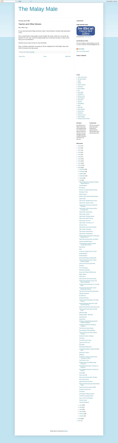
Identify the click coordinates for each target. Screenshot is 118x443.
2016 (79, 152)
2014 (79, 156)
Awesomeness (83, 317)
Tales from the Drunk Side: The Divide (88, 239)
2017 (79, 150)
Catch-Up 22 (82, 276)
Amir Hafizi (81, 49)
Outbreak (81, 354)
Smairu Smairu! (83, 400)
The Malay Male (38, 9)
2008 (79, 418)
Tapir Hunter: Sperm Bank (85, 212)
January (81, 416)
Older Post (68, 56)
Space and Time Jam (84, 342)
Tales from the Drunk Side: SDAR (87, 387)
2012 (79, 161)
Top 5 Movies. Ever (84, 360)
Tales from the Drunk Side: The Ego (88, 377)
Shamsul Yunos (82, 115)
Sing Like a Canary (84, 352)
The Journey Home (84, 379)
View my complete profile (83, 51)
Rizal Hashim (81, 109)
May (80, 407)
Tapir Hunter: (82, 198)
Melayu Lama (81, 96)
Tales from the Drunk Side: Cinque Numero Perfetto (87, 260)
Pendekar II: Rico (83, 192)
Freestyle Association (84, 270)
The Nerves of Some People (86, 328)
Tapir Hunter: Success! (85, 220)
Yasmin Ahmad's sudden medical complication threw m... (87, 244)
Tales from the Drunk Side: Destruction (88, 291)
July (80, 180)
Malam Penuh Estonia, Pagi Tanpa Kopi (89, 307)
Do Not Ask (82, 187)
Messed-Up (82, 247)
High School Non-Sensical (86, 381)
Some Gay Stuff (83, 375)
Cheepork (80, 86)
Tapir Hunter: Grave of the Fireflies (87, 227)
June (80, 405)
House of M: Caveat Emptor (86, 398)
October (81, 173)
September (82, 175)
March (81, 411)
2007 (79, 420)
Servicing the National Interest (86, 393)
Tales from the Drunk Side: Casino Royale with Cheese (87, 288)
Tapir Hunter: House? (84, 214)
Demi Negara (81, 88)
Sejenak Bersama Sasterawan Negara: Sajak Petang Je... (89, 182)
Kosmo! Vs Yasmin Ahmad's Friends (88, 190)
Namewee (80, 99)
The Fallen (82, 391)
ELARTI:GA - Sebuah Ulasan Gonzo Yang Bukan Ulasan (88, 357)
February (81, 413)
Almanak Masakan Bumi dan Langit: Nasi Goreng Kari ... (88, 304)
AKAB (79, 83)
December (82, 169)
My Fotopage (81, 98)
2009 (79, 167)
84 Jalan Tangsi (82, 79)
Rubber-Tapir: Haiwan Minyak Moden (88, 196)
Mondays (81, 265)
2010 (79, 165)
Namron (80, 101)
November (82, 171)
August (81, 178)
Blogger (66, 431)
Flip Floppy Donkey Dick (85, 346)
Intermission (82, 319)
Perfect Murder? (83, 253)
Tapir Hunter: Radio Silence (86, 218)
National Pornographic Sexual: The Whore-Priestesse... (88, 281)
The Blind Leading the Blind (86, 396)
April (80, 409)
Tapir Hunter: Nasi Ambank (86, 231)
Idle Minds (81, 344)
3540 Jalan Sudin (82, 77)
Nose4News (81, 103)
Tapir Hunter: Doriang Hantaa (86, 216)
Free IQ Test (88, 36)
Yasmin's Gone (83, 225)
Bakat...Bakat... (83, 274)
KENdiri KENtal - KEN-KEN (86, 314)
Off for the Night (83, 312)
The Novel (81, 338)
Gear (80, 249)
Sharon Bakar (81, 116)
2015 (79, 154)
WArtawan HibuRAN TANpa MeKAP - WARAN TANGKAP (88, 322)
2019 (79, 146)
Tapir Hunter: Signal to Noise (86, 202)
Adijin (79, 81)
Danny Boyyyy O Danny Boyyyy (87, 330)
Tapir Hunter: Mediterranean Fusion (88, 200)
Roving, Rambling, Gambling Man (87, 258)
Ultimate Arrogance (84, 293)
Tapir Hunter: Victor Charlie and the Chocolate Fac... (88, 209)
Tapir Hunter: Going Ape (85, 229)
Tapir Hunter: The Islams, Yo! (86, 222)
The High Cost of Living (85, 340)
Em (79, 90)
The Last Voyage (83, 268)
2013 (79, 158)
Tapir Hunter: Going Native (86, 233)
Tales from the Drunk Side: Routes (87, 278)
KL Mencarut (82, 295)
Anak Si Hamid (81, 84)
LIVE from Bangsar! (84, 402)
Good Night (82, 373)
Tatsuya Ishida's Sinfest (84, 118)
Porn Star (80, 107)
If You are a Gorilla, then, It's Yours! (88, 251)
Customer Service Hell (85, 389)
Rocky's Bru (81, 111)
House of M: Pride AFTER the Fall (87, 272)
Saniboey (80, 113)
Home (45, 56)
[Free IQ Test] (86, 35)
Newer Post (22, 56)
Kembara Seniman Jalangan (86, 336)
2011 (79, 163)
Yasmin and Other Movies (85, 241)
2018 (79, 148)
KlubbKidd (80, 94)
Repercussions (83, 194)
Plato (79, 105)
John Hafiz (80, 92)
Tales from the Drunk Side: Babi (87, 263)
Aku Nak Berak (83, 185)
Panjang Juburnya (83, 297)
